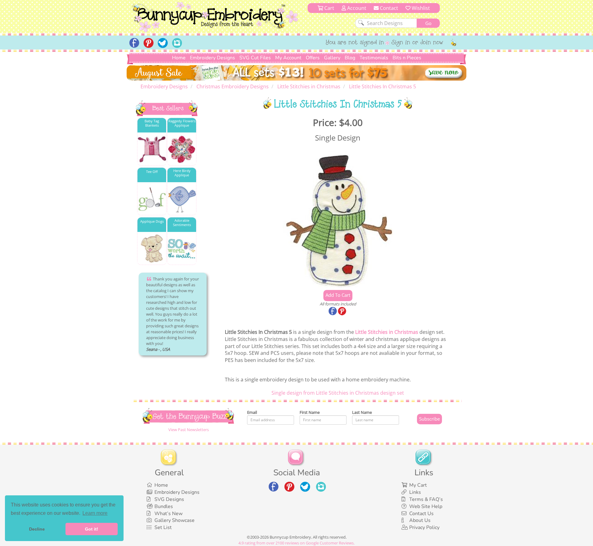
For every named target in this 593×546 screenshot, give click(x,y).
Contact (388, 8)
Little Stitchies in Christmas (386, 332)
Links (415, 492)
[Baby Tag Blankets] (151, 149)
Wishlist (420, 8)
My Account (288, 57)
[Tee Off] (151, 199)
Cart (328, 8)
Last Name (362, 412)
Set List (163, 527)
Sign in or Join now (417, 43)
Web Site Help (425, 506)
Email (252, 412)
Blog (350, 57)
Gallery (332, 57)
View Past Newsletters (188, 429)
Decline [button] (37, 529)
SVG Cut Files (255, 57)
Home (179, 57)
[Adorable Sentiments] (181, 248)
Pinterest (342, 311)
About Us (420, 520)
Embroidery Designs (212, 57)
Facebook (333, 311)
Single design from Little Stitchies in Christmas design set (337, 392)
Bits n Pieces (407, 57)
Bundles (163, 506)
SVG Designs (169, 499)
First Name (310, 412)
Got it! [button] (91, 529)
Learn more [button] (94, 513)
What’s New (168, 513)
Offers (313, 57)
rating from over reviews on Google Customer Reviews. (296, 543)
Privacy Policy (424, 527)
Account (356, 8)
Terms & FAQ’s (426, 499)
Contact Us (421, 513)
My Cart (418, 485)
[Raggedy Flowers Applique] (181, 149)
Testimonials (374, 57)
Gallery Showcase (174, 520)
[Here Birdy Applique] (181, 199)
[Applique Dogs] (151, 248)
